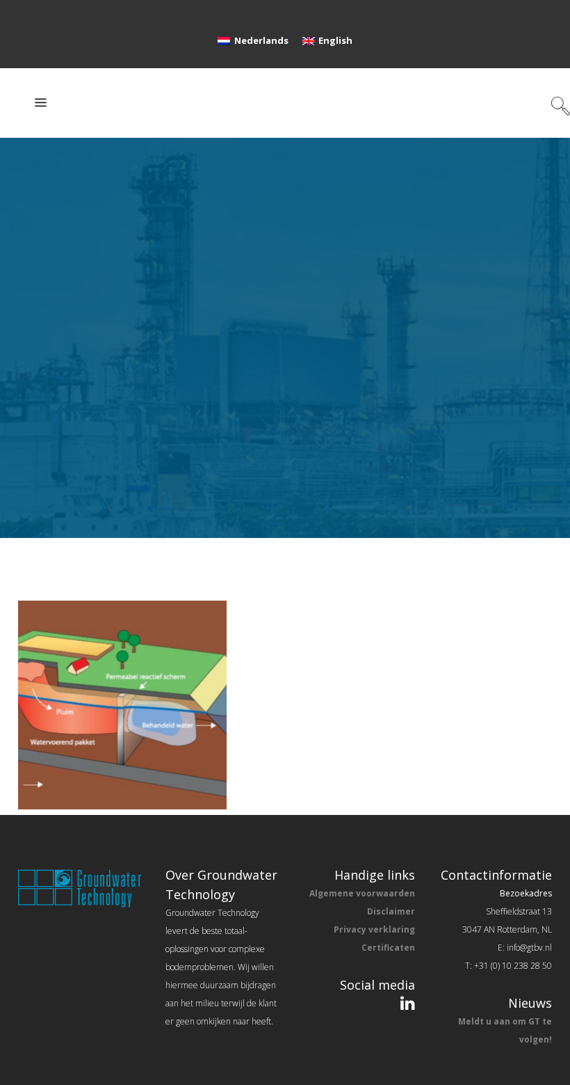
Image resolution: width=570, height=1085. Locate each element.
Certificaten (388, 947)
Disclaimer (391, 911)
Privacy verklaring (374, 929)
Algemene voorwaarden (362, 893)
